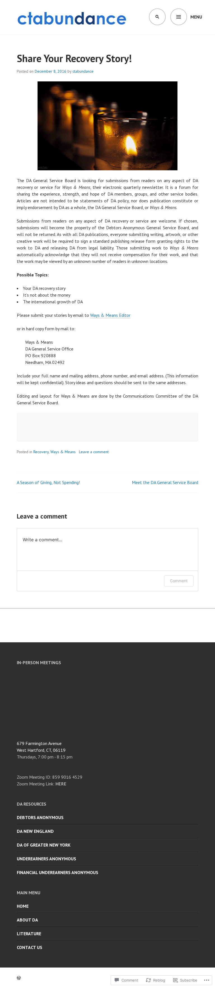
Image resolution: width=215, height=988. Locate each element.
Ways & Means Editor (110, 315)
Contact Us (29, 947)
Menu (196, 17)
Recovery (41, 451)
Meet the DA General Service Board (165, 482)
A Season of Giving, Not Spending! (48, 482)
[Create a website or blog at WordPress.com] (19, 978)
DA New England (35, 831)
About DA (27, 920)
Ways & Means (63, 451)
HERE (60, 784)
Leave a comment (94, 451)
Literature (29, 933)
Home (23, 906)
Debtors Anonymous (40, 817)
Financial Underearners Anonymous (57, 872)
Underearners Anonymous (46, 858)
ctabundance (83, 71)
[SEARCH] (157, 16)
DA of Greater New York (44, 845)
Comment (179, 580)
